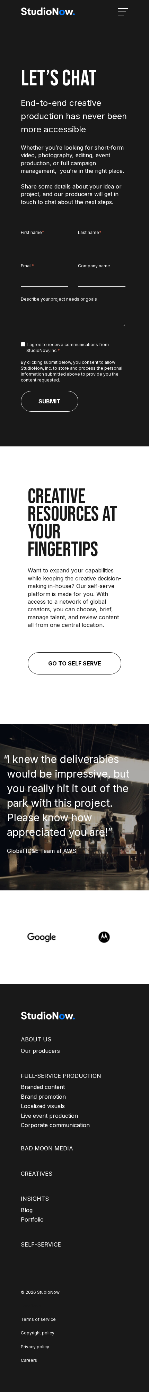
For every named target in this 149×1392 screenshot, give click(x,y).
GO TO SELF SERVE (74, 663)
